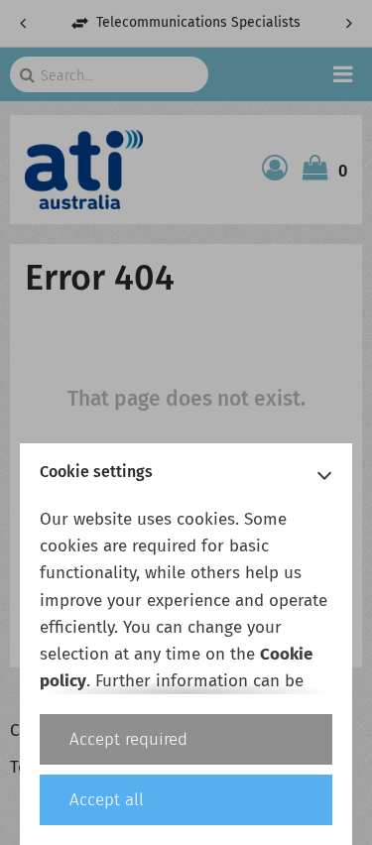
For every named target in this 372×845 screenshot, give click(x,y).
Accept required (128, 739)
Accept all (106, 799)
